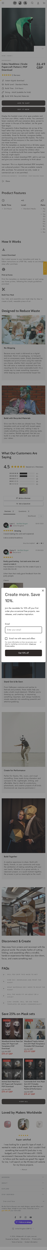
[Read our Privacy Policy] (40, 642)
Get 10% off (23, 652)
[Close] (43, 590)
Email (7, 623)
